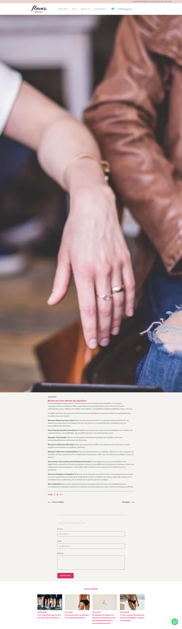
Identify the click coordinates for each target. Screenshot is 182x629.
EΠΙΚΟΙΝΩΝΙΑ (100, 9)
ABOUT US (85, 9)
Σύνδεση (122, 9)
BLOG (74, 9)
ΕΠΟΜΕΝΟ (126, 502)
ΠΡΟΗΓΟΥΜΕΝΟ (58, 502)
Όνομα (60, 529)
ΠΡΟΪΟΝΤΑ (63, 9)
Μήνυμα (60, 553)
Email (59, 541)
